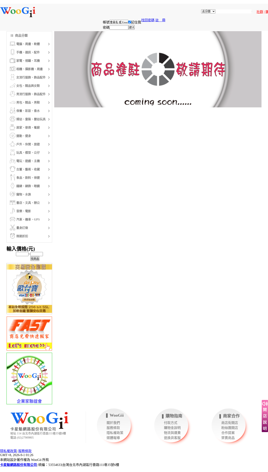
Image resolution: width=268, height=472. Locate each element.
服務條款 (113, 428)
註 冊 (160, 20)
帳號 (106, 22)
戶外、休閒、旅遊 (28, 144)
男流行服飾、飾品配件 (31, 94)
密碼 (106, 27)
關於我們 (113, 423)
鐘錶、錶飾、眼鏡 (28, 186)
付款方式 (170, 423)
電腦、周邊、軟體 (28, 44)
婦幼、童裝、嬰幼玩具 (31, 119)
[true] (251, 11)
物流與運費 (172, 433)
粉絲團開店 (229, 428)
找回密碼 (148, 20)
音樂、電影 (23, 211)
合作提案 (228, 433)
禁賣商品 (228, 438)
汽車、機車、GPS (28, 219)
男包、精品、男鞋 (28, 102)
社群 (259, 12)
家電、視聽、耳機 (28, 60)
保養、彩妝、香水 (28, 110)
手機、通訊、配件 (28, 52)
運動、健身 (23, 135)
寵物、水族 (23, 194)
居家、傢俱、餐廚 (28, 127)
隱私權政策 (115, 433)
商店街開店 (229, 423)
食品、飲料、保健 (28, 177)
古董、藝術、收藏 (28, 169)
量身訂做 (22, 227)
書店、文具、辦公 (28, 202)
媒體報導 (113, 438)
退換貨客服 (172, 438)
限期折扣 (22, 236)
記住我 (136, 22)
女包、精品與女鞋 (28, 85)
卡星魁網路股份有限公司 (18, 465)
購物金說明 (172, 428)
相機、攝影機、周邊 (29, 69)
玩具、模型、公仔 (28, 152)
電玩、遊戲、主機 (28, 161)
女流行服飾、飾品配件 (31, 77)
